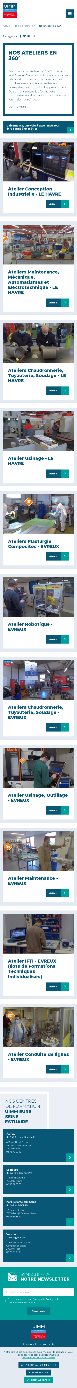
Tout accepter (40, 1379)
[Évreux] (70, 1157)
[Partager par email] (32, 36)
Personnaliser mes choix (40, 1364)
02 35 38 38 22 (13, 1216)
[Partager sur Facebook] (19, 36)
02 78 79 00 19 (13, 1151)
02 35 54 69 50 (13, 1184)
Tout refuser (40, 1372)
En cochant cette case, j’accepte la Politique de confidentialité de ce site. (33, 1301)
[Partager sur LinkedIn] (28, 36)
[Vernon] (70, 1258)
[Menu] (70, 13)
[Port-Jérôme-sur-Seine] (70, 1222)
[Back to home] (10, 10)
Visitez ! (53, 204)
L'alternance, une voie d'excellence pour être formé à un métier (33, 127)
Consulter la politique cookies (38, 1357)
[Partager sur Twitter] (23, 36)
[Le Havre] (70, 1190)
